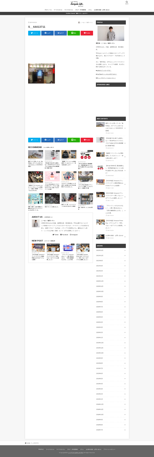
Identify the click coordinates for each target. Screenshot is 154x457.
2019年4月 (99, 383)
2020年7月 (99, 307)
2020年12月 (99, 281)
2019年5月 (99, 378)
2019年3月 (99, 389)
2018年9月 (99, 419)
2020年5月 (99, 317)
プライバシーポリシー (109, 449)
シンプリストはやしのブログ (76, 452)
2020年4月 (99, 322)
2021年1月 (99, 276)
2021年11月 (99, 255)
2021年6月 (99, 260)
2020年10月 (99, 291)
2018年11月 (99, 409)
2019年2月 (99, 394)
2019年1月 (99, 399)
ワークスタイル (58, 10)
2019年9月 (99, 358)
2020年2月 (99, 332)
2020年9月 (99, 296)
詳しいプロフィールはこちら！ (106, 78)
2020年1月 (99, 337)
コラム (90, 10)
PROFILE (41, 449)
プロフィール (48, 10)
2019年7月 (99, 368)
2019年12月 (99, 342)
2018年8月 (99, 425)
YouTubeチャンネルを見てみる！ (107, 74)
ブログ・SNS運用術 (80, 10)
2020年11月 (99, 286)
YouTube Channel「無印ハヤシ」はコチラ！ (77, 13)
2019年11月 (99, 348)
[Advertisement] (60, 49)
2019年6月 (99, 373)
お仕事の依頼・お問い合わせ (101, 10)
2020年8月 (99, 301)
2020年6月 (99, 312)
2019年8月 (99, 363)
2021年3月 (99, 266)
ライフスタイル (69, 10)
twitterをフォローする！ (104, 70)
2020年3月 (99, 327)
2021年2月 (99, 271)
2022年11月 (99, 250)
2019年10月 (99, 353)
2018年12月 (99, 404)
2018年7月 (99, 430)
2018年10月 (99, 414)
